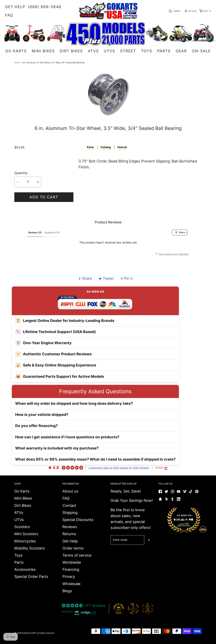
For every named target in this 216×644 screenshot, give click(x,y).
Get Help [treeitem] (15, 7)
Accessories (25, 569)
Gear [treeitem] (181, 51)
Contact (69, 505)
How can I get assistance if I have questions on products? (67, 437)
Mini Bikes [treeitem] (43, 51)
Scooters (22, 527)
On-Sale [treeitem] (201, 51)
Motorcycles (25, 541)
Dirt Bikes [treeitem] (71, 51)
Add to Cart (44, 197)
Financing (70, 569)
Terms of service (76, 555)
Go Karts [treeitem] (16, 51)
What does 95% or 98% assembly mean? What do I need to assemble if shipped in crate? (95, 459)
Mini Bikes (23, 498)
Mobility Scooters (29, 548)
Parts (90, 147)
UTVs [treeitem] (109, 51)
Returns (69, 534)
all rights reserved (45, 633)
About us (70, 491)
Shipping (69, 512)
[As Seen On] (184, 520)
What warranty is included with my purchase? (57, 448)
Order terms (73, 548)
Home (17, 62)
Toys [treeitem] (146, 51)
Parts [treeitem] (164, 51)
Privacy (68, 576)
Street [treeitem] (128, 51)
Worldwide (71, 562)
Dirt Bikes (22, 505)
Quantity (21, 173)
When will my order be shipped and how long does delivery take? (74, 403)
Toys (18, 555)
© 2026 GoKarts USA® (25, 633)
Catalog (106, 147)
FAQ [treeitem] (9, 15)
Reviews (69, 527)
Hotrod (122, 147)
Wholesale (71, 584)
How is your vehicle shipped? (41, 414)
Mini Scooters (26, 534)
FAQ (66, 498)
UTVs (19, 519)
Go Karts (22, 491)
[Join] (149, 539)
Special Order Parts (31, 576)
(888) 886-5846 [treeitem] (44, 7)
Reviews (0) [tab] (35, 232)
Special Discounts (77, 519)
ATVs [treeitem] (93, 51)
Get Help (70, 541)
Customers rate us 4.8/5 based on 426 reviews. (119, 467)
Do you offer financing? (36, 425)
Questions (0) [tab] (52, 232)
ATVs (18, 512)
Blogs (67, 591)
